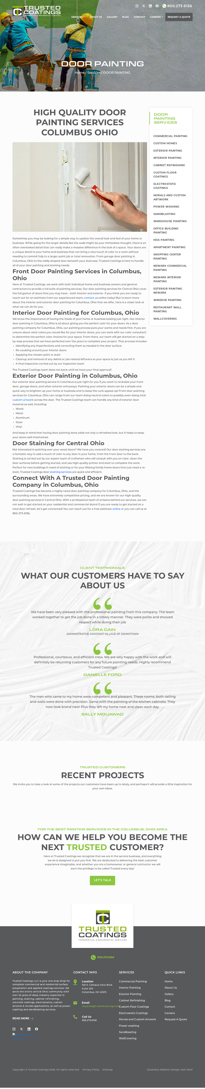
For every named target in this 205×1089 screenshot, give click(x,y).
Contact (139, 17)
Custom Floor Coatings (165, 174)
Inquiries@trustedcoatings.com (101, 1006)
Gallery (112, 17)
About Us (96, 17)
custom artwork (22, 400)
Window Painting (167, 300)
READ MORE (21, 1018)
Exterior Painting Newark (167, 290)
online (116, 509)
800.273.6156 (105, 957)
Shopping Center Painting (167, 256)
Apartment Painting (169, 247)
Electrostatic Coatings (164, 186)
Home (80, 73)
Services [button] (77, 17)
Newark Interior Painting (167, 279)
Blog (125, 17)
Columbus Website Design (163, 1070)
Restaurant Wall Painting (167, 309)
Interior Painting (167, 157)
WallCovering (165, 318)
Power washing (166, 206)
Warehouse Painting (170, 221)
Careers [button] (155, 17)
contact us (91, 298)
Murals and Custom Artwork (169, 197)
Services (93, 73)
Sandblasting (164, 214)
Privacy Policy (91, 1070)
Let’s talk (102, 880)
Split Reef (187, 1070)
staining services (61, 472)
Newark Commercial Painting (170, 268)
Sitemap (107, 1070)
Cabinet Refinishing (169, 165)
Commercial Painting (170, 136)
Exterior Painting (167, 150)
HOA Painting (163, 239)
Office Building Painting (166, 230)
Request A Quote (179, 17)
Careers (170, 1013)
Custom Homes (165, 143)
